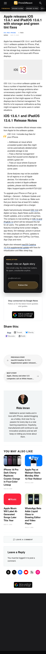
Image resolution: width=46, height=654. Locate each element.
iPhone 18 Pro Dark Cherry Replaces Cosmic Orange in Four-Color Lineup (12, 477)
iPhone (13, 33)
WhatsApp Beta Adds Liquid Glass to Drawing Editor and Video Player (33, 516)
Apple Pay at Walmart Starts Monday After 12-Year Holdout (33, 474)
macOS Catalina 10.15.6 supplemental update (20, 246)
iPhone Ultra (17, 8)
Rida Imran (23, 408)
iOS (5, 33)
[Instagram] (38, 572)
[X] (14, 572)
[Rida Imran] (23, 399)
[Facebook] (20, 572)
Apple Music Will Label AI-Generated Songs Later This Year (11, 514)
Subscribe (23, 285)
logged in (23, 557)
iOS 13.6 (34, 210)
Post (9, 332)
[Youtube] (26, 572)
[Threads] (8, 572)
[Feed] (32, 572)
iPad (8, 33)
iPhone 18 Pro (32, 8)
